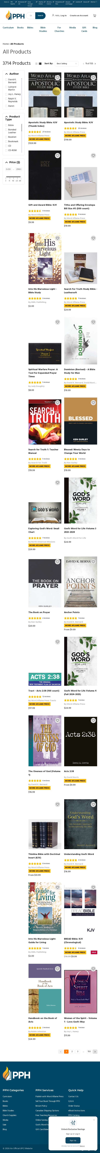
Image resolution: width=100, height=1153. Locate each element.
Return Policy (41, 1106)
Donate (85, 2)
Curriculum (7, 1096)
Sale (4, 1125)
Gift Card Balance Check (46, 1129)
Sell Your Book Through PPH (48, 1101)
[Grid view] (36, 64)
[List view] (40, 64)
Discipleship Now (59, 3)
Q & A (71, 1101)
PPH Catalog (73, 1115)
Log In (64, 15)
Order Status (74, 1106)
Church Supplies (9, 1115)
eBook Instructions (76, 1110)
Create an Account (79, 15)
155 (89, 1051)
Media (5, 1120)
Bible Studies (8, 1110)
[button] (57, 77)
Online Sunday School (45, 1120)
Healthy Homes (41, 3)
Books (5, 1101)
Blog (5, 1129)
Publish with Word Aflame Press (50, 1096)
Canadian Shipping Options (47, 1110)
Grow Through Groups (30, 4)
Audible (78, 2)
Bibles (5, 1106)
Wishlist (93, 2)
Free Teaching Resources (46, 1115)
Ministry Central (49, 3)
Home (5, 2)
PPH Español (13, 3)
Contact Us (73, 1096)
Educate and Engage (69, 3)
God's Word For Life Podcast (48, 1125)
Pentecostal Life (21, 3)
